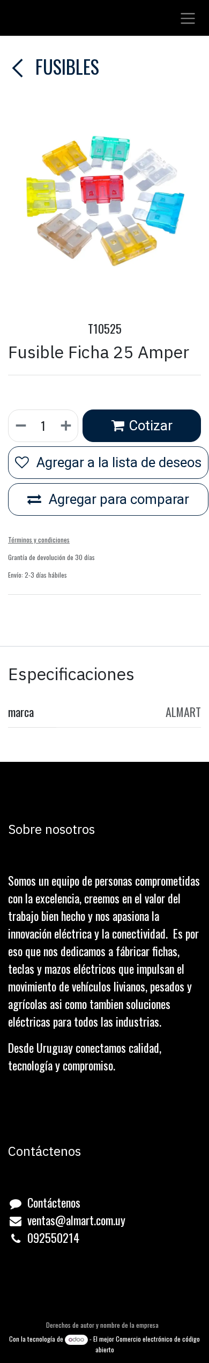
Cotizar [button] (151, 425)
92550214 (56, 1237)
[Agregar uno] (66, 426)
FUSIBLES (65, 66)
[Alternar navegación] (188, 17)
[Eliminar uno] (20, 426)
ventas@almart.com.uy (76, 1219)
